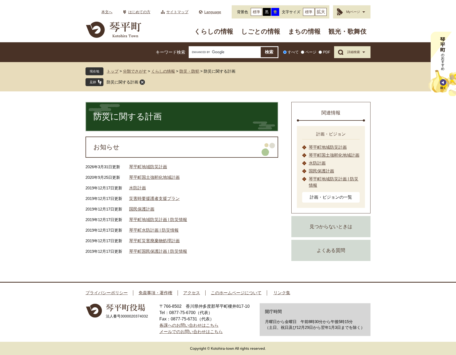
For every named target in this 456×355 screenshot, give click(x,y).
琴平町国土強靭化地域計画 (154, 177)
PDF (326, 52)
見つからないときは (331, 226)
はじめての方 (139, 12)
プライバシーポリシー (107, 293)
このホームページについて (236, 293)
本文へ (106, 12)
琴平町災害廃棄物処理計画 (154, 241)
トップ (112, 71)
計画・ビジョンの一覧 (331, 197)
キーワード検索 (170, 52)
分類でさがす (135, 71)
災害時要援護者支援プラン (154, 198)
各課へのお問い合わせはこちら (188, 325)
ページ (310, 52)
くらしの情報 (213, 31)
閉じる (142, 82)
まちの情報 (304, 31)
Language (212, 12)
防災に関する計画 (122, 82)
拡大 (321, 12)
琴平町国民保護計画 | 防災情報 (158, 251)
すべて (293, 52)
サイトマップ (177, 12)
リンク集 (281, 293)
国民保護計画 (141, 209)
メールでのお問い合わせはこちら (191, 331)
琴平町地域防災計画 (148, 167)
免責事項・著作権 (155, 293)
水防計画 (137, 188)
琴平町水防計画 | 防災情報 (154, 230)
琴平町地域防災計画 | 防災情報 (158, 219)
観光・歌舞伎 (348, 31)
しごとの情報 (260, 31)
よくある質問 (331, 250)
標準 (256, 12)
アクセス (191, 293)
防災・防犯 (189, 71)
